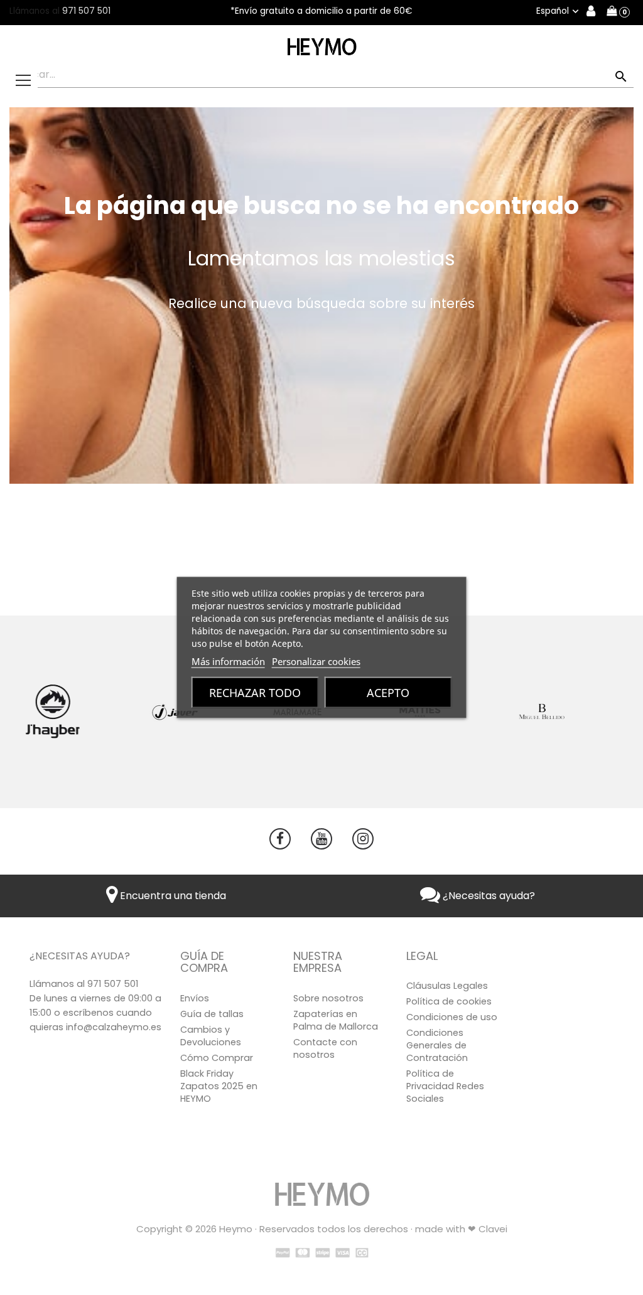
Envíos (194, 998)
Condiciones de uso (451, 1017)
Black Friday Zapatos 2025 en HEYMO (218, 1086)
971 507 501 (86, 11)
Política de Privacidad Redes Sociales (445, 1086)
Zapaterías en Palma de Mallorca (335, 1020)
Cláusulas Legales (447, 985)
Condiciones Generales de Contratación (437, 1045)
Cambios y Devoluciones (210, 1035)
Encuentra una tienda (171, 895)
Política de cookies (449, 1001)
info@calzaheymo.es (113, 1027)
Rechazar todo (255, 692)
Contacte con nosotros (325, 1048)
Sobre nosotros (328, 998)
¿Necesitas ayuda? (487, 895)
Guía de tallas (212, 1014)
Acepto (388, 692)
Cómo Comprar (216, 1058)
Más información (228, 661)
